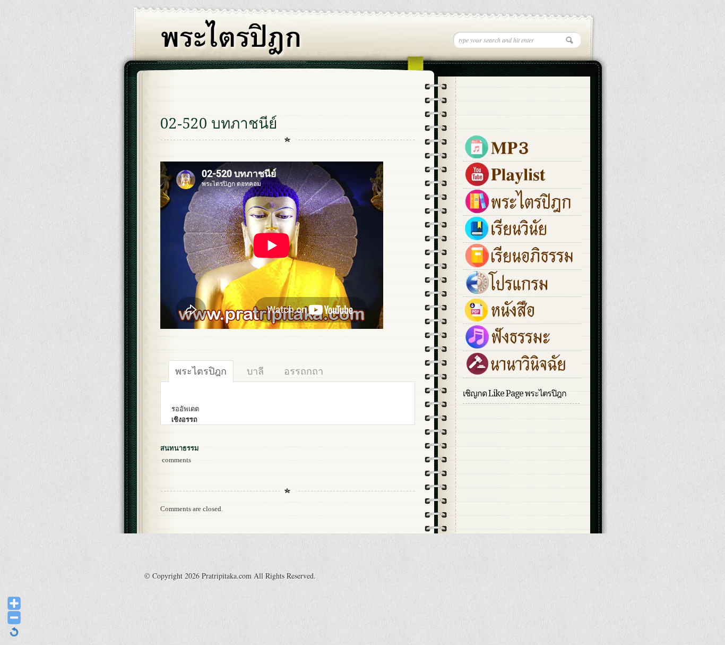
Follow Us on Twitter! (483, 83)
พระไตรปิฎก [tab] (201, 370)
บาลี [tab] (255, 370)
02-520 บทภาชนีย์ (218, 123)
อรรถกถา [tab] (303, 370)
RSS (554, 83)
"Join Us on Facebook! (519, 83)
